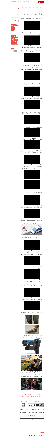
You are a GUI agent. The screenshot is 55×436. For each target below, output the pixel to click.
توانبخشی (18, 13)
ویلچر (37, 397)
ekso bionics (14, 24)
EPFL (15, 24)
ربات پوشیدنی (16, 37)
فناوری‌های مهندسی (17, 21)
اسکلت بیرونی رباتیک (13, 27)
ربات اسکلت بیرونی (13, 37)
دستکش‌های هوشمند (40, 372)
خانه (28, 1)
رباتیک (18, 14)
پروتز (30, 396)
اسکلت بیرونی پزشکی (13, 29)
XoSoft (41, 206)
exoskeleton (12, 25)
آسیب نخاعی (16, 25)
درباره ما (15, 1)
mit (14, 25)
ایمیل (43, 427)
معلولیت (14, 41)
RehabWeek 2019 (28, 299)
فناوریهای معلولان (16, 39)
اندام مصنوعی (32, 396)
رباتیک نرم (18, 15)
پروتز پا (26, 17)
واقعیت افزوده (16, 42)
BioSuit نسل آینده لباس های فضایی (23, 401)
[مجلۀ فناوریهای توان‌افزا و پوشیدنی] (41, 4)
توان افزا (23, 396)
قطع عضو (12, 41)
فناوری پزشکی (12, 40)
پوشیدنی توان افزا (26, 396)
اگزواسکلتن (37, 396)
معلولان (40, 12)
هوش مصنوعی (12, 42)
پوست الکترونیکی (28, 83)
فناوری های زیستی (17, 19)
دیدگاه (43, 420)
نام (31, 427)
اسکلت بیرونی (40, 396)
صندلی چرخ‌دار (39, 397)
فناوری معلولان (12, 39)
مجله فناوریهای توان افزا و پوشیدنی (29, 394)
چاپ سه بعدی (25, 111)
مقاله (16, 41)
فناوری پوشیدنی (16, 40)
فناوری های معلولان (17, 20)
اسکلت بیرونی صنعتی (13, 28)
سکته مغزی (14, 38)
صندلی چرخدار (32, 267)
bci (11, 24)
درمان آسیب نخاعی (19, 1)
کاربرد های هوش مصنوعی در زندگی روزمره (39, 401)
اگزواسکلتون (35, 396)
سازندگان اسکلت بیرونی (24, 1)
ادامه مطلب (29, 415)
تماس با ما (13, 1)
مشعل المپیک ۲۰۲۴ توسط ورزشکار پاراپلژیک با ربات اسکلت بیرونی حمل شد (23, 410)
